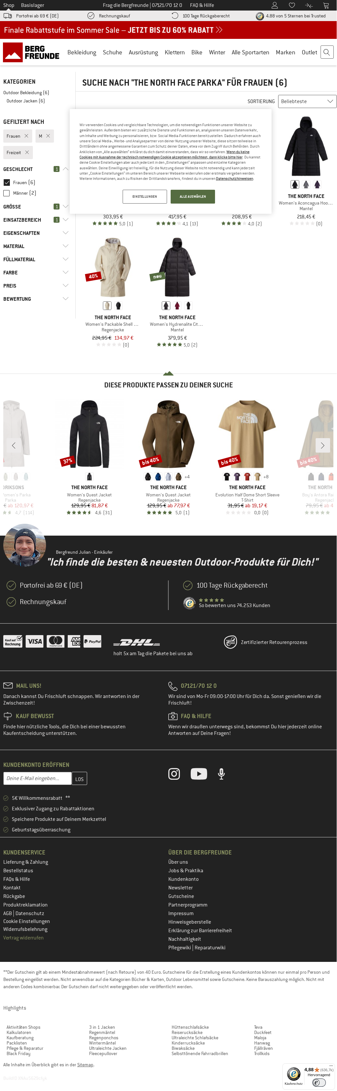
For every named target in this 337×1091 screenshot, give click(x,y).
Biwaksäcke (183, 1048)
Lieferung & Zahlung (25, 862)
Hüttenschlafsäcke (190, 1027)
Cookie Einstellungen (26, 921)
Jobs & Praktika (185, 870)
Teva (258, 1027)
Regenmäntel (102, 1032)
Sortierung (261, 101)
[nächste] (323, 445)
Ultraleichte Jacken (108, 1048)
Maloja (260, 1038)
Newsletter (180, 887)
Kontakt (12, 887)
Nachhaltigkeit (184, 939)
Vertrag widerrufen (23, 938)
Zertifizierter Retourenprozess (274, 642)
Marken (285, 52)
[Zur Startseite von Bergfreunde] (33, 52)
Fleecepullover (103, 1053)
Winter (217, 52)
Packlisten (17, 1043)
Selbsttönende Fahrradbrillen (200, 1053)
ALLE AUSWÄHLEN (193, 196)
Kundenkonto (183, 879)
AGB (8, 913)
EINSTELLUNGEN (144, 196)
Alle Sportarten (250, 52)
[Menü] (331, 1067)
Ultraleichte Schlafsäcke (195, 1038)
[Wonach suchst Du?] (327, 52)
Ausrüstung (143, 52)
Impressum (181, 913)
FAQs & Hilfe (16, 879)
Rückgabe (14, 896)
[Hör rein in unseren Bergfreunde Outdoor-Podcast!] (226, 775)
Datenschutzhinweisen (234, 178)
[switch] (319, 1082)
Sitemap (85, 1065)
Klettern (175, 52)
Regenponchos (103, 1038)
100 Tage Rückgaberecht (206, 16)
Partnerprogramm (187, 905)
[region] (171, 161)
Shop (8, 5)
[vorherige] (14, 445)
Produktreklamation (25, 905)
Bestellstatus (18, 870)
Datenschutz (29, 913)
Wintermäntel (102, 1043)
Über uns (178, 862)
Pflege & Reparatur (25, 1048)
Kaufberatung (20, 1038)
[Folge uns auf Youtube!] (204, 775)
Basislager (32, 5)
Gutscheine (181, 896)
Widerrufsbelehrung (25, 929)
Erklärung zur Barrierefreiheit (200, 930)
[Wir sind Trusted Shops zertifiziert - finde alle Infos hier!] (189, 603)
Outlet (309, 52)
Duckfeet (263, 1032)
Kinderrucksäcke (188, 1043)
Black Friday (19, 1053)
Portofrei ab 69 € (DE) (37, 16)
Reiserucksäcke (187, 1032)
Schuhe (112, 52)
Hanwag (262, 1043)
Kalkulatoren (19, 1032)
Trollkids (262, 1053)
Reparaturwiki (210, 947)
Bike (197, 52)
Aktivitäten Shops (23, 1027)
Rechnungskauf (114, 16)
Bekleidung (81, 52)
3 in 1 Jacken (102, 1027)
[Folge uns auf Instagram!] (179, 775)
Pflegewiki (180, 947)
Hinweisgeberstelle (189, 922)
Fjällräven (263, 1048)
